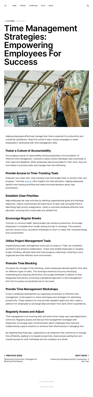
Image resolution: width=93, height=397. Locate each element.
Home (14, 5)
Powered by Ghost (46, 387)
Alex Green (10, 21)
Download (33, 5)
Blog (43, 5)
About (51, 5)
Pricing (23, 5)
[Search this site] (88, 5)
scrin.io (28, 181)
